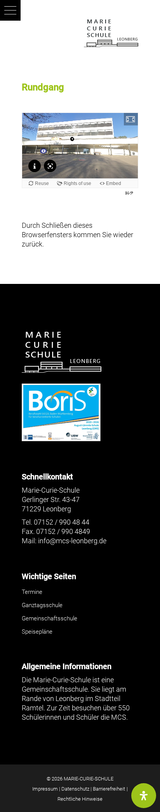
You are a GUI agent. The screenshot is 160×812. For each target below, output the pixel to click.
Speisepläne (37, 631)
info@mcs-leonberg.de (72, 541)
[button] (10, 10)
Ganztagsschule (42, 605)
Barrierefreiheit (109, 789)
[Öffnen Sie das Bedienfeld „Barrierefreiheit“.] (143, 795)
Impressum (45, 789)
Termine (32, 591)
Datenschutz (75, 789)
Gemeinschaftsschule (49, 618)
